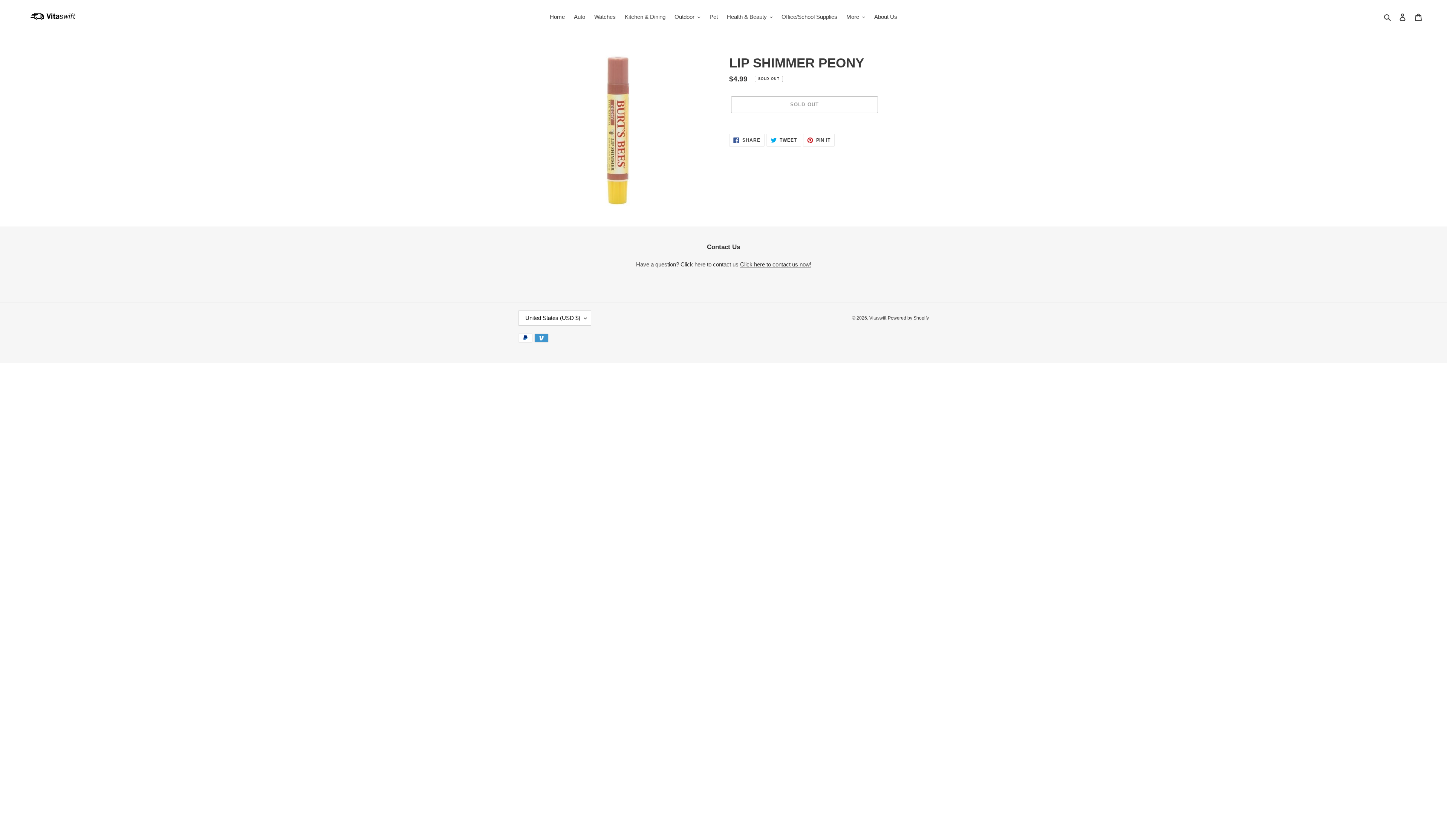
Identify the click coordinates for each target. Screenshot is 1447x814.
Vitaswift (877, 318)
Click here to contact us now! (775, 264)
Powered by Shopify (908, 318)
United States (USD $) (552, 318)
